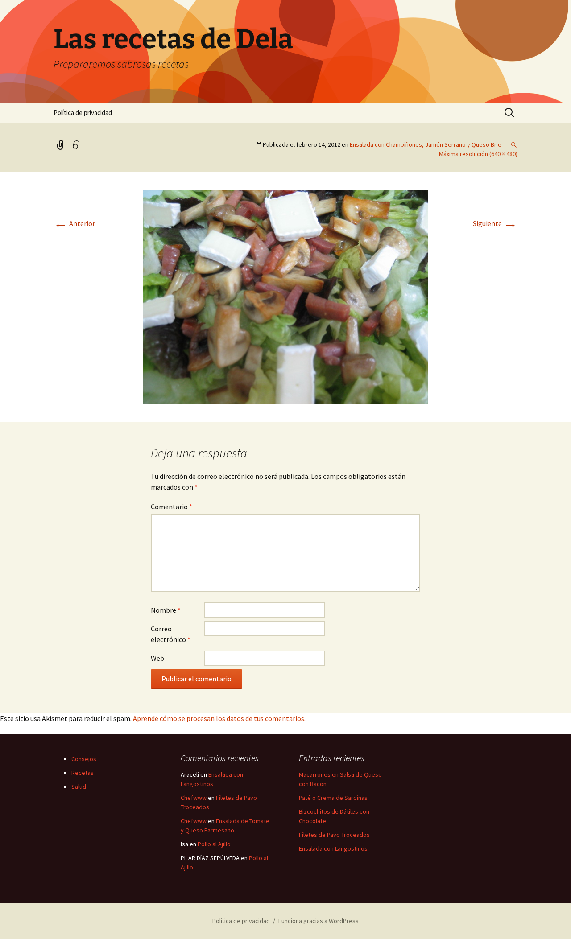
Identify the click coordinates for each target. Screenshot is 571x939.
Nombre (166, 609)
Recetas (82, 773)
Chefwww (194, 798)
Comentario (171, 506)
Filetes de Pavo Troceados (334, 835)
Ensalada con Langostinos (333, 848)
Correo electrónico (170, 634)
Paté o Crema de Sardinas (333, 798)
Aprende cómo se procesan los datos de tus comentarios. (219, 718)
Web (157, 658)
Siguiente (495, 223)
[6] (285, 296)
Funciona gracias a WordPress (318, 921)
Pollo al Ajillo (214, 844)
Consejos (83, 759)
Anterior (74, 223)
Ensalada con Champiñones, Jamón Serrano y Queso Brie (425, 144)
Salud (78, 786)
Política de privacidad (83, 112)
